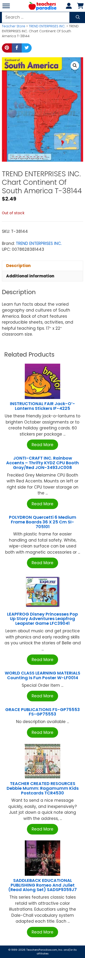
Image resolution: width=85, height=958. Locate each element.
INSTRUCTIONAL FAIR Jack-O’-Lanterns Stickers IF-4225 (42, 406)
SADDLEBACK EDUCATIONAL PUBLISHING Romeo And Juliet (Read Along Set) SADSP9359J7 (42, 885)
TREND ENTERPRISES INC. (47, 26)
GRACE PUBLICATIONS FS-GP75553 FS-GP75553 (42, 712)
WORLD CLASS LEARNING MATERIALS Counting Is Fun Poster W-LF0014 (42, 675)
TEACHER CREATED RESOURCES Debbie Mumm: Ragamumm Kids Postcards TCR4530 (43, 788)
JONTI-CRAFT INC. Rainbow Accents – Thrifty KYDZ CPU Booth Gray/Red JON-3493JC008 (42, 462)
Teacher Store (13, 26)
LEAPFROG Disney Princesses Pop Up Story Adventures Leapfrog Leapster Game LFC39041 (42, 618)
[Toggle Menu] (6, 6)
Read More (42, 445)
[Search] (78, 17)
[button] (75, 65)
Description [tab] (18, 265)
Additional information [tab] (30, 276)
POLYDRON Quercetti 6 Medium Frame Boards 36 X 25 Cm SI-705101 (42, 522)
